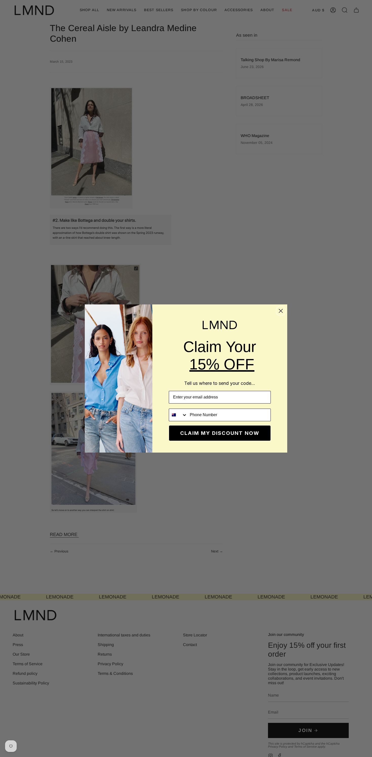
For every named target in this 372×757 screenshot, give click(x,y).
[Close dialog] (280, 310)
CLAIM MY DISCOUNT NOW (219, 433)
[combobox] (178, 415)
